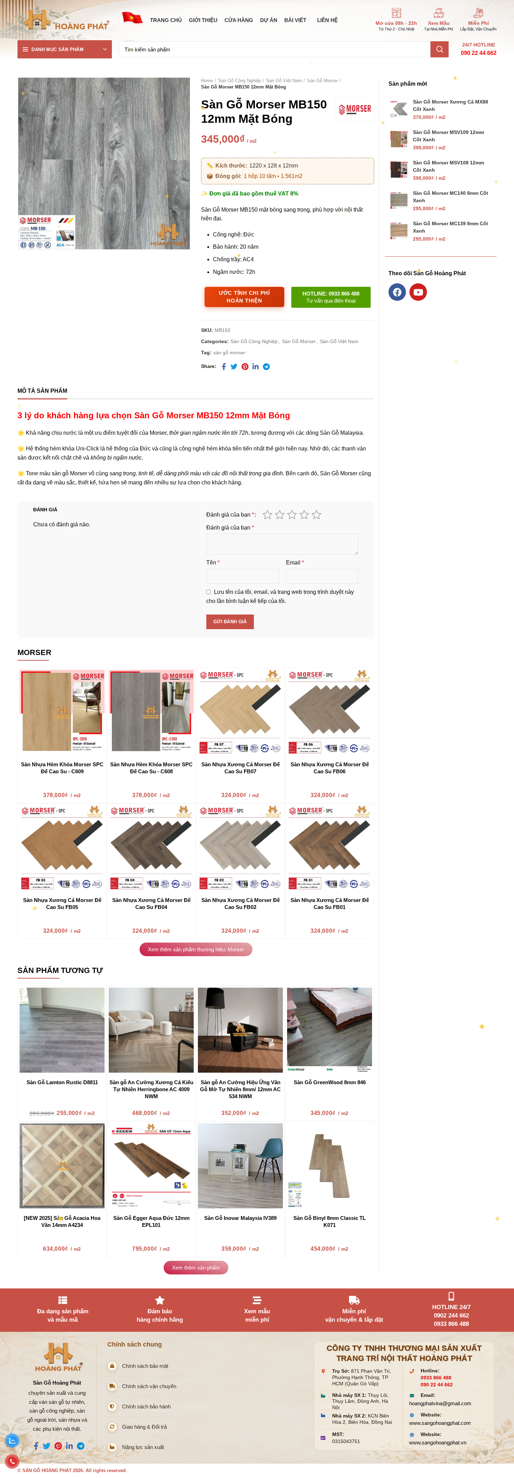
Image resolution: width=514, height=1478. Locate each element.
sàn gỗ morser (229, 352)
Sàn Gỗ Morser (322, 80)
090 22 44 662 (479, 53)
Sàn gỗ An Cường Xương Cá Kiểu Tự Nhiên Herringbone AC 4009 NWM (151, 1089)
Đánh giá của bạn (230, 515)
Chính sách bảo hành (146, 1406)
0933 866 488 (436, 1377)
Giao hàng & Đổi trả (144, 1427)
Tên (213, 563)
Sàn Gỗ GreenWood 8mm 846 (330, 1082)
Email (295, 563)
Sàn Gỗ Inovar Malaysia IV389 (240, 1218)
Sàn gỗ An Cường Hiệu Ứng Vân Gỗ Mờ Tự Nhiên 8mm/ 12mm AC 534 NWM (240, 1089)
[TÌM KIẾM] (439, 49)
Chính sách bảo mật (145, 1366)
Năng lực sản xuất (143, 1447)
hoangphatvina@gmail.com (440, 1403)
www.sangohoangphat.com (440, 1423)
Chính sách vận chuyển (149, 1386)
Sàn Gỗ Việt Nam (284, 80)
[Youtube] (418, 292)
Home (207, 80)
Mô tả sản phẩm (42, 391)
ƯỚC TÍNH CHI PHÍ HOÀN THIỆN (244, 297)
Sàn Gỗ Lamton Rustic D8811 (62, 1082)
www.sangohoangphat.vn (437, 1442)
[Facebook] (397, 292)
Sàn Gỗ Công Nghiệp (239, 80)
